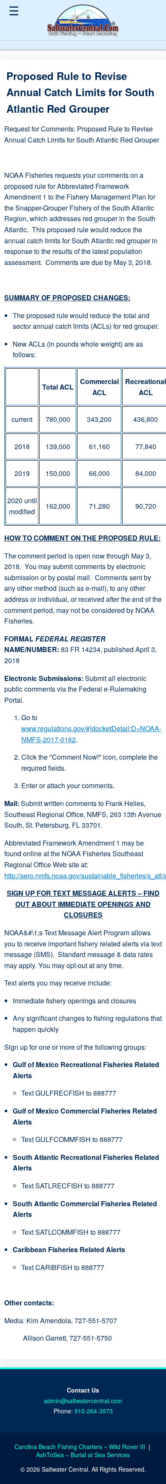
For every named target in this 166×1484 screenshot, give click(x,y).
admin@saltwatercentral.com (83, 1400)
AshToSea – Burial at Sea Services (83, 1454)
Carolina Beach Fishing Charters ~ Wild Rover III (80, 1446)
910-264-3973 (93, 1411)
